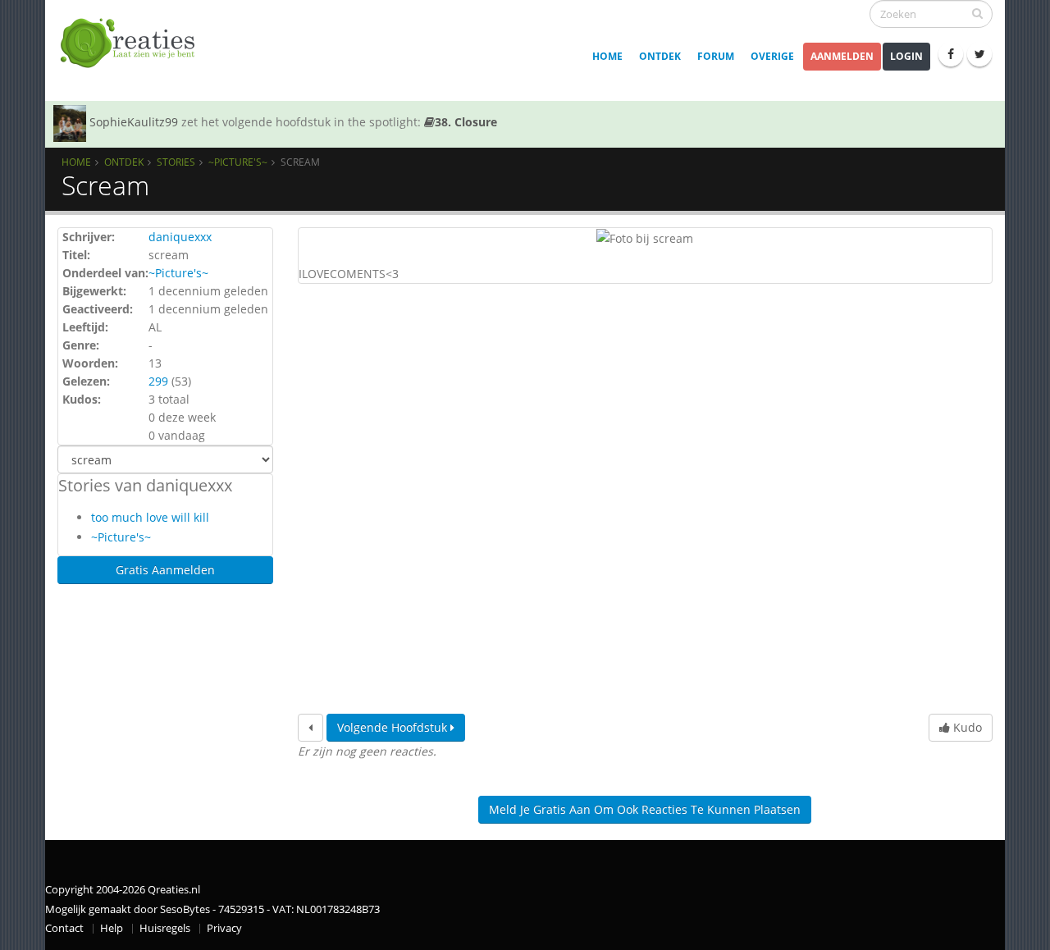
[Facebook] (950, 54)
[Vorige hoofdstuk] (310, 728)
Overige (772, 56)
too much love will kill (150, 517)
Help (111, 928)
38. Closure (466, 122)
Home (607, 56)
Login (906, 56)
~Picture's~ (237, 161)
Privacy (224, 928)
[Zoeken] (977, 13)
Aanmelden (842, 56)
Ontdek (660, 56)
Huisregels (164, 928)
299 (158, 381)
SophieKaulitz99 (133, 122)
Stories (176, 161)
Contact (64, 928)
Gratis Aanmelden (165, 570)
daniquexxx (180, 236)
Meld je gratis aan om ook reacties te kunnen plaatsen (645, 809)
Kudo (966, 727)
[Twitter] (979, 54)
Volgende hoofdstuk (393, 727)
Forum (715, 56)
